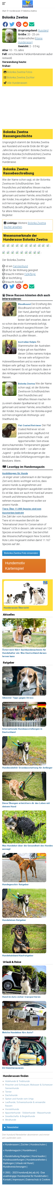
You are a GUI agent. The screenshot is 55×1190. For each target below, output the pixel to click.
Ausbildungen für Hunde (15, 473)
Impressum (18, 1179)
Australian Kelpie (27, 342)
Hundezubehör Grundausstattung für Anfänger (27, 767)
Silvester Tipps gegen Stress (17, 698)
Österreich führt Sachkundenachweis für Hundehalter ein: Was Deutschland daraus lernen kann (24, 653)
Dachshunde (11, 1095)
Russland (43, 30)
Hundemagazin (13, 1150)
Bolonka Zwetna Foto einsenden (21, 553)
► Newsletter (11, 1127)
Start (4, 11)
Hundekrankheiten (36, 1159)
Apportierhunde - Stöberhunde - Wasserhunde (28, 1112)
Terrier (8, 1091)
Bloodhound (24, 304)
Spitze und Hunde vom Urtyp (19, 1098)
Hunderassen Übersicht (16, 607)
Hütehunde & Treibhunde (17, 1081)
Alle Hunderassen (17, 82)
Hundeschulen (38, 1144)
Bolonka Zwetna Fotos (19, 72)
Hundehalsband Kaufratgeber (17, 955)
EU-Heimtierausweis (13, 1068)
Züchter (25, 1144)
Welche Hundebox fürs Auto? (17, 1032)
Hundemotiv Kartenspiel (15, 566)
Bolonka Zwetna (26, 383)
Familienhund (20, 266)
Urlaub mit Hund (24, 1163)
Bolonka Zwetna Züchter (21, 77)
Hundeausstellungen (14, 1159)
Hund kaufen (38, 1156)
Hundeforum (29, 1150)
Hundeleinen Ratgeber (14, 920)
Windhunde (10, 1119)
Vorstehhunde (12, 1109)
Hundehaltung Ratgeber (17, 1156)
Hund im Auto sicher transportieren (21, 997)
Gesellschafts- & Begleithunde (20, 1116)
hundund (23, 1172)
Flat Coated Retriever (29, 425)
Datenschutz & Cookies (38, 1179)
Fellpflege (30, 274)
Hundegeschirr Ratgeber (15, 884)
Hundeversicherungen (14, 1166)
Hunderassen (15, 11)
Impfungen (8, 1163)
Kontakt (7, 1179)
